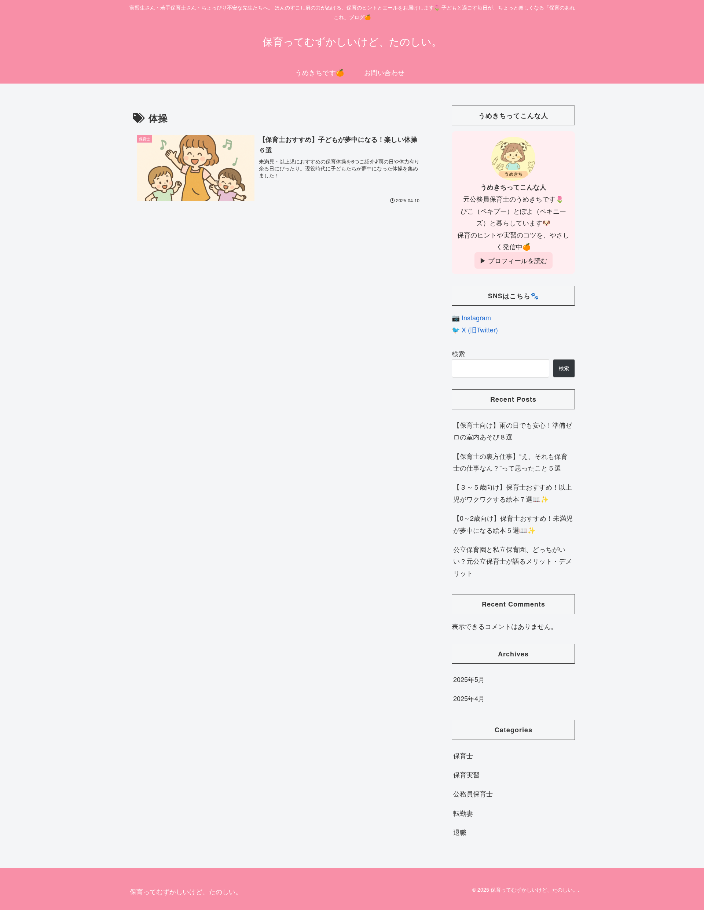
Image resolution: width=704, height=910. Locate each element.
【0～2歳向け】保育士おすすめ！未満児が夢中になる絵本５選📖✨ (513, 523)
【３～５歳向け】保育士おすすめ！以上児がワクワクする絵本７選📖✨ (512, 492)
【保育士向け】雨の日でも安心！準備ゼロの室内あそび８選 (512, 430)
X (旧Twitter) (480, 329)
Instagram (476, 317)
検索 (458, 353)
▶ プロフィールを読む (513, 260)
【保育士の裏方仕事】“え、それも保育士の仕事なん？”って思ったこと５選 (510, 461)
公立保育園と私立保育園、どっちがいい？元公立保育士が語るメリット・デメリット (512, 561)
